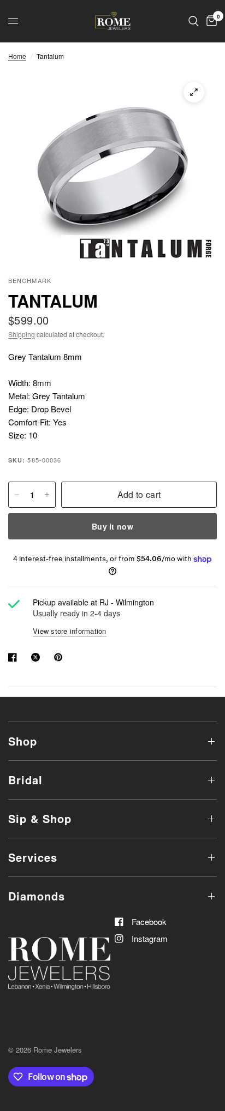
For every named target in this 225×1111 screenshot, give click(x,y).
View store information (69, 630)
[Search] (194, 21)
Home (17, 56)
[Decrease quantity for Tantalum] (17, 494)
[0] (210, 21)
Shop (22, 741)
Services (32, 857)
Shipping (21, 334)
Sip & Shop (40, 818)
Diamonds (36, 896)
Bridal (25, 780)
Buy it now (112, 526)
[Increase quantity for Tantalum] (47, 494)
